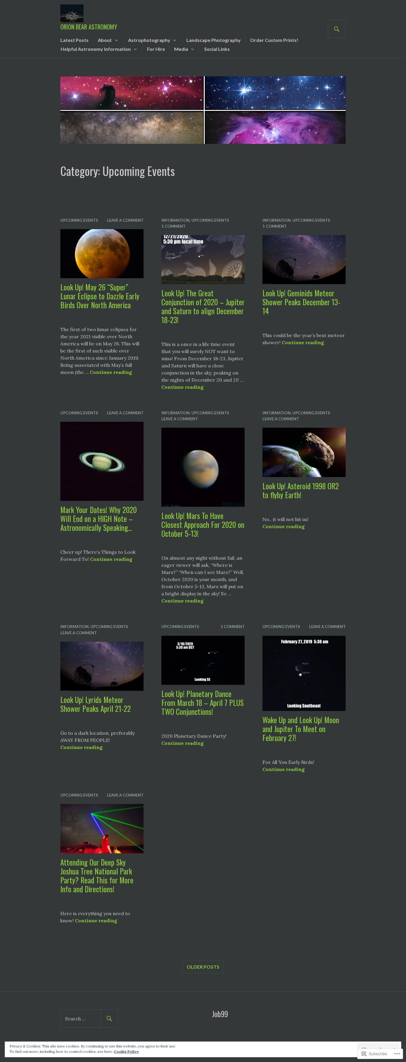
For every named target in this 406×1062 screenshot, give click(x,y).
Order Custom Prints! (274, 40)
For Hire (156, 49)
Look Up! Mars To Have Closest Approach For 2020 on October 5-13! (202, 524)
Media (181, 49)
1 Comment (173, 226)
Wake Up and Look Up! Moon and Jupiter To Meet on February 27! (300, 728)
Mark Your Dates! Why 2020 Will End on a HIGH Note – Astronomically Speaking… (98, 518)
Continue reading (111, 372)
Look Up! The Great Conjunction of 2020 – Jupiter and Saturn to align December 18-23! (203, 306)
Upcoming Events (79, 220)
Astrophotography (149, 40)
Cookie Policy (126, 1051)
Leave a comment (125, 220)
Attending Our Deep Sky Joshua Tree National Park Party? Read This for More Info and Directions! (96, 875)
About (105, 40)
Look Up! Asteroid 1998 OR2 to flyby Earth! (300, 490)
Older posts (203, 967)
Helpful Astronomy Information (96, 49)
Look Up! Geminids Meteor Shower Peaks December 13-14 (301, 301)
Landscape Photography (213, 40)
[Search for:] (89, 1019)
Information (175, 220)
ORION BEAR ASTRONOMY (88, 26)
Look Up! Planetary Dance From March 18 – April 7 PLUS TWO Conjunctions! (202, 702)
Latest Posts (74, 40)
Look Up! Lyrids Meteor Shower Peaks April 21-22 (95, 704)
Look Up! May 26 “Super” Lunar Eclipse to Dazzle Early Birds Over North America (99, 295)
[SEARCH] (337, 29)
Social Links (217, 49)
